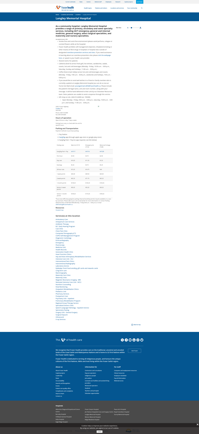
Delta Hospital (60, 419)
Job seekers (88, 378)
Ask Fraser (139, 2)
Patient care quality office (63, 388)
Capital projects (128, 2)
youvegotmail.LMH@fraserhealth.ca (88, 86)
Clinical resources (119, 373)
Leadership (59, 375)
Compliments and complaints (64, 391)
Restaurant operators (91, 385)
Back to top (137, 324)
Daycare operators (90, 373)
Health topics (88, 8)
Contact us (59, 396)
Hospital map (60, 210)
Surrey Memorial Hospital (121, 414)
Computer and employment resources (125, 370)
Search (141, 8)
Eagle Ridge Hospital (62, 422)
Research (118, 2)
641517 (73, 151)
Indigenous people (90, 375)
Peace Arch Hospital (120, 409)
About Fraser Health (62, 370)
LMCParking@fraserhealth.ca (64, 204)
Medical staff (98, 2)
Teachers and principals (92, 391)
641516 (87, 151)
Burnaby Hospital (61, 414)
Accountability (60, 381)
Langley (58, 108)
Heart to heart (60, 393)
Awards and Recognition (63, 383)
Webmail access (118, 381)
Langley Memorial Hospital (90, 14)
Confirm (99, 431)
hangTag (62, 137)
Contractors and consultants (93, 370)
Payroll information (120, 378)
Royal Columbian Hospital (121, 412)
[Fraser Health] (65, 8)
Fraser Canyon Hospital (92, 409)
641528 (102, 151)
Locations (78, 14)
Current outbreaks (70, 2)
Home (57, 14)
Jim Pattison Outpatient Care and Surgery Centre (99, 412)
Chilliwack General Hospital (64, 417)
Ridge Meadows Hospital (92, 419)
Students (87, 388)
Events (58, 386)
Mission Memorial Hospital (93, 417)
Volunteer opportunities (92, 393)
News (81, 2)
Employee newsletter (120, 375)
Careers (89, 2)
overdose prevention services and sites (81, 52)
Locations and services (117, 8)
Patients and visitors (101, 8)
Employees (108, 2)
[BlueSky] (141, 340)
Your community (132, 8)
